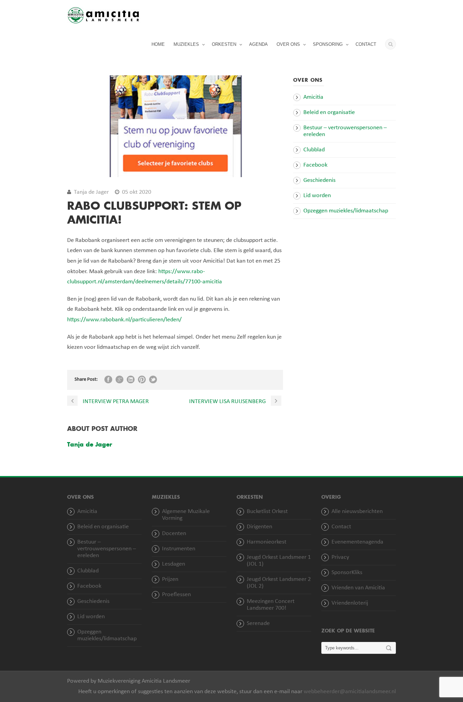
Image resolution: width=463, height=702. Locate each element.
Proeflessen (176, 594)
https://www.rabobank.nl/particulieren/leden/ (124, 320)
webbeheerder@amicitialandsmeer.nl (350, 691)
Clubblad (314, 150)
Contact (341, 527)
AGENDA (258, 44)
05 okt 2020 (136, 192)
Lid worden (317, 195)
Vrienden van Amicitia (358, 588)
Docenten (174, 533)
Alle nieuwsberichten (357, 511)
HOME (158, 44)
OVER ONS (288, 44)
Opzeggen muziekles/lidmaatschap (345, 211)
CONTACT (366, 44)
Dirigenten (259, 527)
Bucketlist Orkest (267, 511)
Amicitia (313, 97)
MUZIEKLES (186, 44)
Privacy (340, 557)
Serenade (258, 623)
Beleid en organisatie (329, 112)
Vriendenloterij (349, 603)
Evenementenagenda (357, 542)
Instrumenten (178, 549)
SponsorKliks (346, 572)
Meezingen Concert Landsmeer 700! (271, 604)
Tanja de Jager (91, 192)
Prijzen (170, 579)
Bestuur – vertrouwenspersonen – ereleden (106, 549)
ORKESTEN (224, 44)
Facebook (315, 165)
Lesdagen (173, 564)
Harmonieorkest (266, 542)
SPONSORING (328, 44)
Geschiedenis (319, 180)
